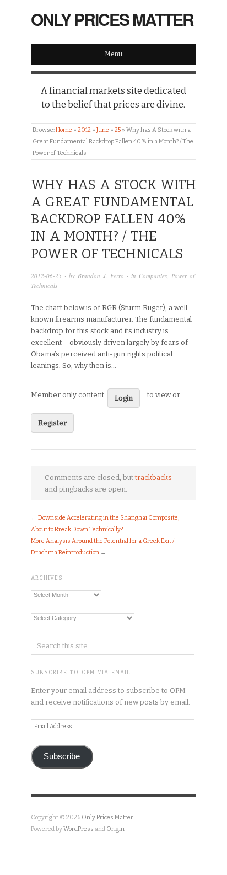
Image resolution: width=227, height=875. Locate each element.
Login (124, 398)
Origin (115, 829)
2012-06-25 (46, 275)
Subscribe (62, 756)
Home (64, 130)
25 (118, 130)
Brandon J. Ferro (101, 275)
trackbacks (153, 477)
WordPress (78, 829)
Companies (153, 275)
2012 (84, 130)
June (102, 130)
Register (52, 423)
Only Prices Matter (112, 19)
